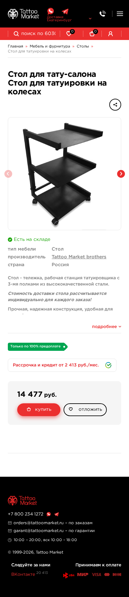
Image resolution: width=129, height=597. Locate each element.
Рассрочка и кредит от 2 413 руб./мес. (56, 365)
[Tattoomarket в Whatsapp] (50, 11)
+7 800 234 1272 (25, 514)
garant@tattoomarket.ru (38, 531)
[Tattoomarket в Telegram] (65, 11)
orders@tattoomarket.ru (38, 523)
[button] (121, 174)
